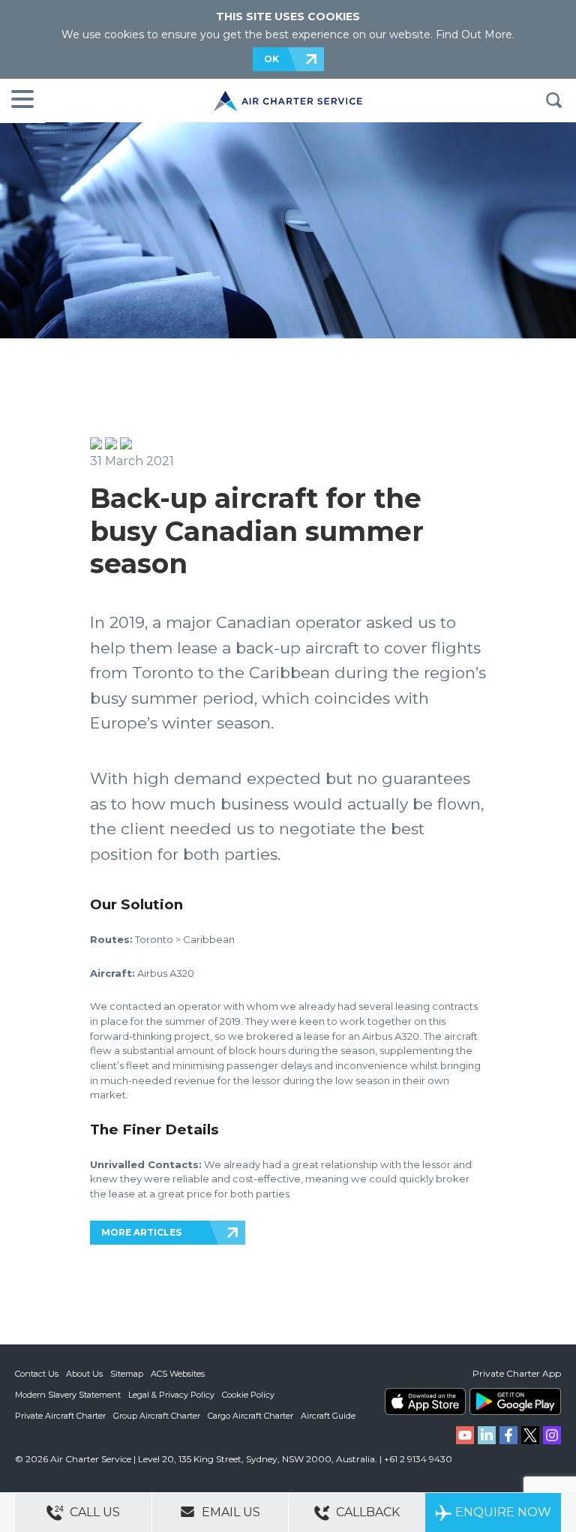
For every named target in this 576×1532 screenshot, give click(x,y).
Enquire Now (503, 1512)
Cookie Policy (248, 1394)
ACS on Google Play (515, 1401)
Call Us (93, 1512)
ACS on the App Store (425, 1401)
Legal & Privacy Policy (171, 1394)
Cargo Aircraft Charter (250, 1415)
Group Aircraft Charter (156, 1415)
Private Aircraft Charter (60, 1415)
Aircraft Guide (328, 1415)
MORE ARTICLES (141, 1232)
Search (553, 100)
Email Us (229, 1512)
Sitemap (126, 1373)
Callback (366, 1512)
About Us (84, 1373)
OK (271, 59)
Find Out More (474, 34)
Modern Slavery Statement (68, 1394)
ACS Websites (178, 1373)
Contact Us (36, 1373)
